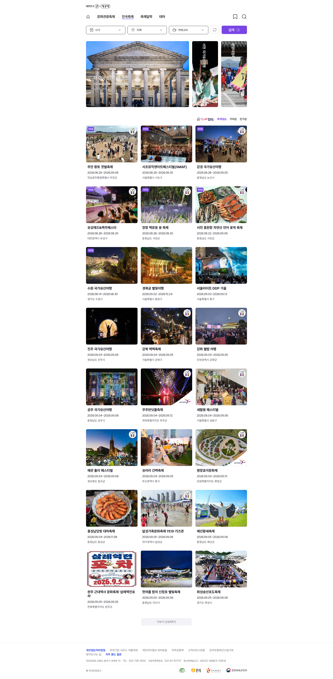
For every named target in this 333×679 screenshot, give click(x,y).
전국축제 (128, 17)
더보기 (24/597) (166, 621)
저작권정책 (178, 650)
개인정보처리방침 (95, 650)
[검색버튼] (244, 16)
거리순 (233, 119)
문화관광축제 (106, 17)
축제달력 (146, 17)
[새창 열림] (182, 671)
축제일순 (222, 119)
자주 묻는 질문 (114, 654)
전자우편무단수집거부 (221, 650)
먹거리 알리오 (205, 119)
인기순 (243, 119)
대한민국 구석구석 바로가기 (98, 6)
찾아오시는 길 (93, 654)
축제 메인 (88, 17)
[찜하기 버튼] (235, 16)
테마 (162, 17)
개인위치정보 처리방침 (154, 650)
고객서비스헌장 (196, 650)
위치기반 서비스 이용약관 (124, 650)
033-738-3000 (137, 660)
